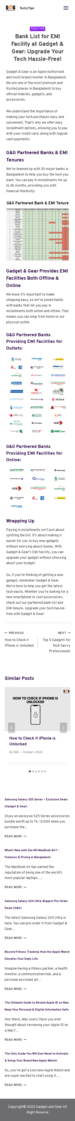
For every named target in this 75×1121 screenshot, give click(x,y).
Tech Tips (37, 28)
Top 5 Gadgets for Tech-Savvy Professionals (56, 642)
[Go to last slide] (11, 728)
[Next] (63, 728)
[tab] (30, 771)
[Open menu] (65, 8)
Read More (15, 836)
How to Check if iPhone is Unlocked (19, 639)
